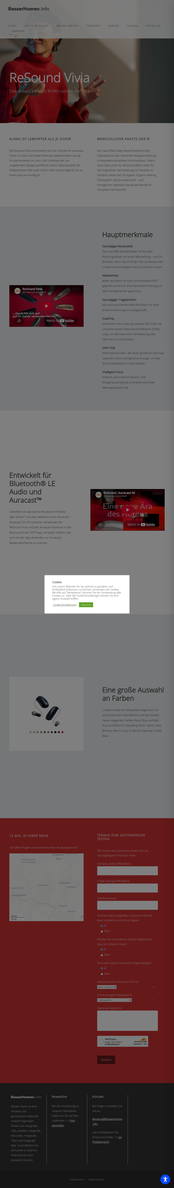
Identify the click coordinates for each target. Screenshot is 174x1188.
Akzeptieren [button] (86, 604)
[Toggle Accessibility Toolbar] (165, 1179)
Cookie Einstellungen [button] (64, 604)
